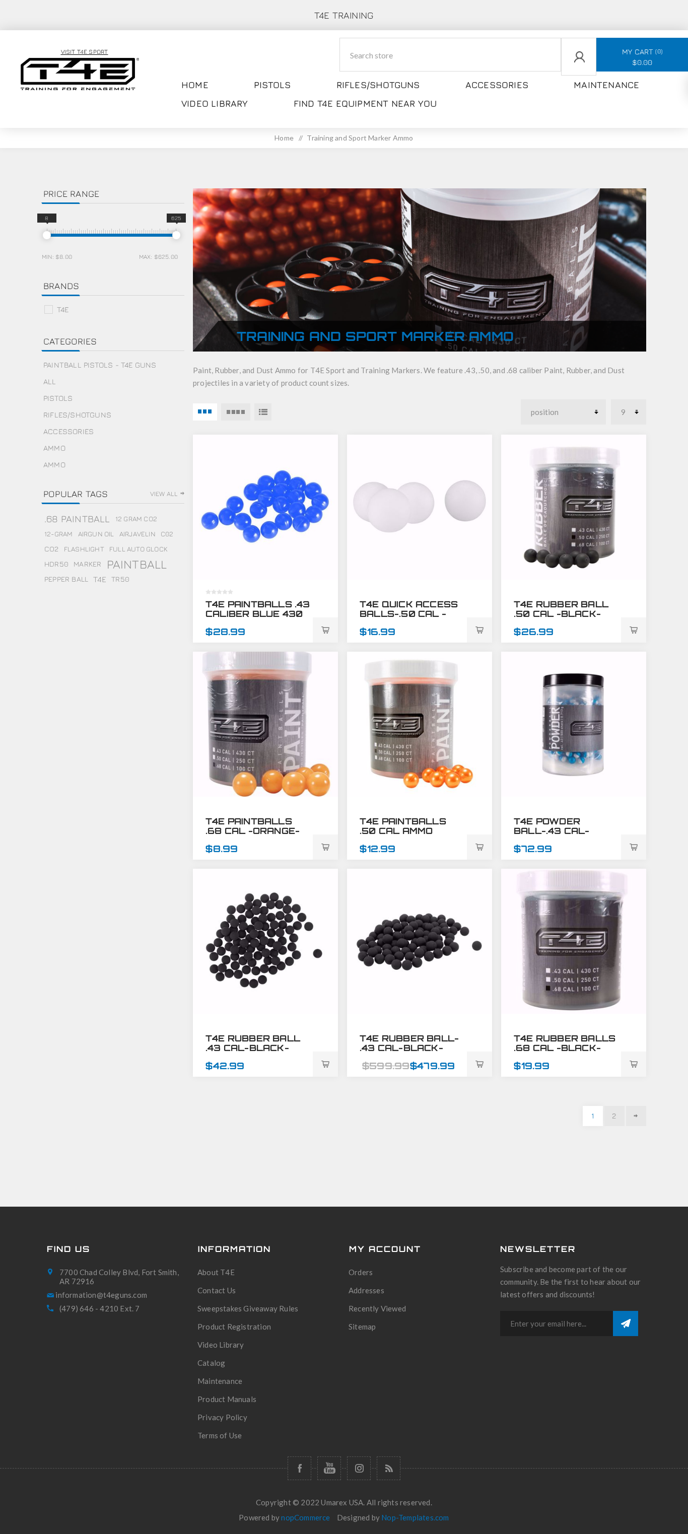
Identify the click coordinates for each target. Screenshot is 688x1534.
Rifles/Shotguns (77, 414)
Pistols (58, 398)
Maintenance (219, 1380)
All (49, 381)
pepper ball (66, 579)
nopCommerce (305, 1517)
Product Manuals (226, 1399)
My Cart (641, 56)
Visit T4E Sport (84, 51)
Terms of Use (219, 1435)
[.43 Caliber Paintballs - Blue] (265, 507)
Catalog (211, 1362)
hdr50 (56, 564)
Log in (563, 82)
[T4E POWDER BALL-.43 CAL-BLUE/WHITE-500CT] (573, 724)
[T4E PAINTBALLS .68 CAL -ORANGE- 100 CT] (265, 724)
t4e (99, 579)
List (262, 412)
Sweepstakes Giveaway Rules (247, 1308)
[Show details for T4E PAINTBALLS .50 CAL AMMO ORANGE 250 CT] (419, 724)
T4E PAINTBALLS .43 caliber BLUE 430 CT (257, 614)
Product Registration (234, 1326)
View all (164, 494)
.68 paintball (77, 518)
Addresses (366, 1290)
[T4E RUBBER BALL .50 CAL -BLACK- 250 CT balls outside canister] (573, 507)
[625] (176, 235)
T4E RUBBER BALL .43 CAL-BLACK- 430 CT (252, 1048)
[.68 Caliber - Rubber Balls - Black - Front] (573, 941)
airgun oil (96, 534)
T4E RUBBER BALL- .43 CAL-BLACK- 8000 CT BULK (409, 1048)
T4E (63, 309)
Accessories (68, 431)
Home (284, 137)
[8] (47, 235)
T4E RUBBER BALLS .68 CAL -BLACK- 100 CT (564, 1048)
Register (567, 101)
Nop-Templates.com (415, 1517)
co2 (51, 548)
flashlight (84, 549)
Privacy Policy (222, 1417)
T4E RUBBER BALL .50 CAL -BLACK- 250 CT (561, 614)
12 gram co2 (136, 519)
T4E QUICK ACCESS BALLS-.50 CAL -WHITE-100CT (409, 614)
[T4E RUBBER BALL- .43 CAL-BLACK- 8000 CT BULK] (419, 941)
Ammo (54, 448)
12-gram (58, 534)
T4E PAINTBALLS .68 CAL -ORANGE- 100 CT (252, 831)
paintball (137, 564)
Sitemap (362, 1326)
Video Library (220, 1344)
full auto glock (138, 549)
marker (87, 564)
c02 (167, 534)
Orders (361, 1272)
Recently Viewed (377, 1308)
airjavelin (137, 534)
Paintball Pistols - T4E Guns (100, 365)
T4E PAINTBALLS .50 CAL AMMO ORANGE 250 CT (403, 831)
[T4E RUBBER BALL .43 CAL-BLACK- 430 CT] (265, 941)
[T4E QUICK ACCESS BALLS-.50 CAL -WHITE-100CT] (419, 507)
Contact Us (216, 1290)
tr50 (120, 579)
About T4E (216, 1272)
